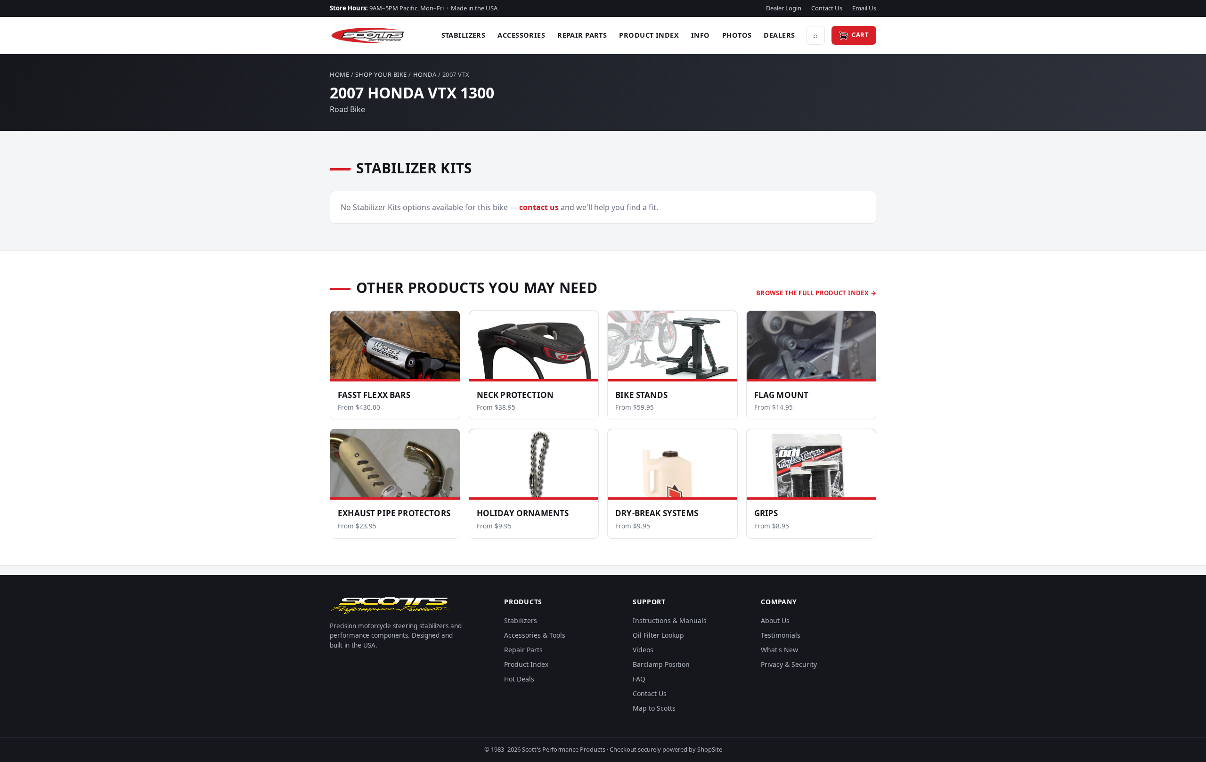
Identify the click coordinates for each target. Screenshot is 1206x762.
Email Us (864, 8)
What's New (779, 649)
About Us (775, 620)
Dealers (779, 35)
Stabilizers (463, 35)
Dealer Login (783, 8)
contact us (539, 207)
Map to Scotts (654, 708)
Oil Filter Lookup (658, 635)
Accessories (521, 35)
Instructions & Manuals (670, 620)
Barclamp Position (661, 664)
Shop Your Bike (381, 74)
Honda (425, 74)
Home (339, 74)
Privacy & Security (789, 664)
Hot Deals (519, 678)
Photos (737, 35)
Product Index (649, 35)
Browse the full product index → (816, 293)
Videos (643, 649)
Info (700, 35)
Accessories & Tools (534, 635)
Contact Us (826, 8)
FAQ (639, 678)
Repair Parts (582, 35)
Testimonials (780, 635)
